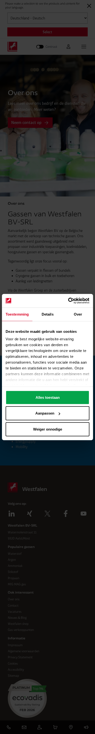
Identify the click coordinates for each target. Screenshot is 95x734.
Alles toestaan (48, 397)
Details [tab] (48, 314)
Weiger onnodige (47, 429)
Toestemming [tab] (17, 314)
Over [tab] (78, 314)
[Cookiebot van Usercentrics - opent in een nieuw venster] (68, 301)
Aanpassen (44, 413)
